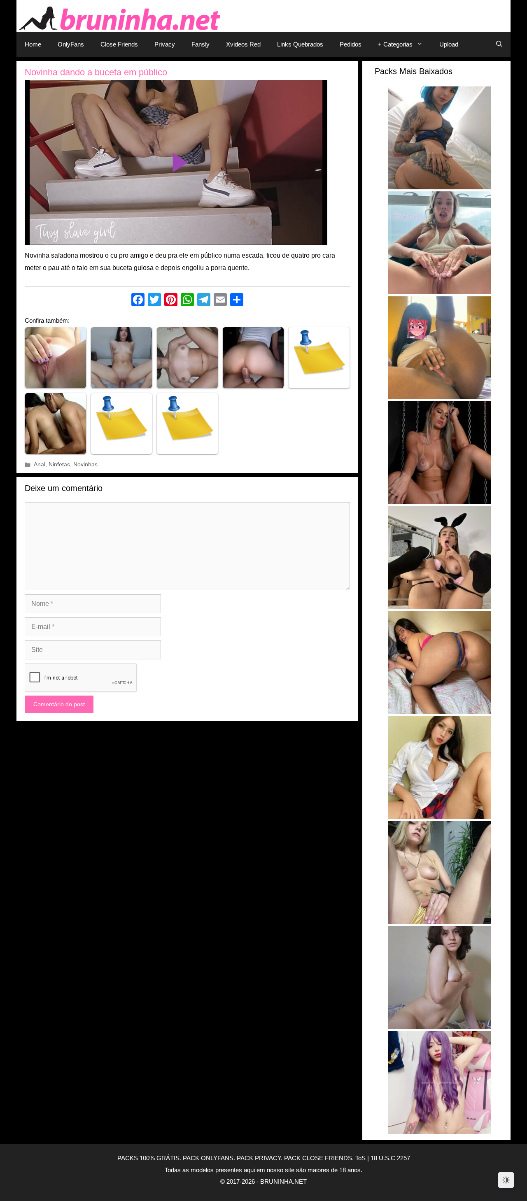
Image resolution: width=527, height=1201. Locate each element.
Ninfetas (59, 464)
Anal (39, 464)
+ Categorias (395, 44)
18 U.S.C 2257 (390, 1157)
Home (33, 44)
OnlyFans (71, 44)
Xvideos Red (243, 44)
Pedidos (350, 44)
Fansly (200, 44)
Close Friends (119, 44)
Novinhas (85, 464)
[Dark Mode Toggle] (506, 1180)
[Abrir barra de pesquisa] (499, 44)
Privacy (164, 44)
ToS (360, 1157)
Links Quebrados (300, 44)
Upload (448, 44)
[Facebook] (138, 300)
